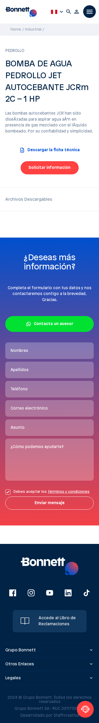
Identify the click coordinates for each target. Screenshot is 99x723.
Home (16, 30)
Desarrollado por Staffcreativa (49, 716)
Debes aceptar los (51, 492)
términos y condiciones (68, 492)
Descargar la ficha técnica (53, 150)
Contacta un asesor (53, 324)
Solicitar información (49, 168)
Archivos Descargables (28, 199)
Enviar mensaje (50, 503)
